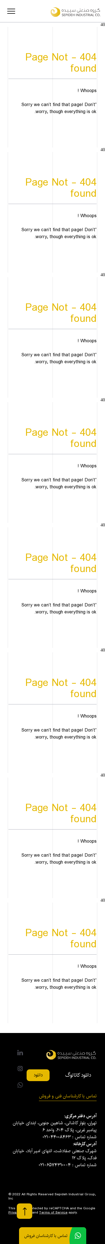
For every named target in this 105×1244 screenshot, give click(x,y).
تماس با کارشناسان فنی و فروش (68, 1096)
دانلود (38, 1075)
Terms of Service (53, 1212)
